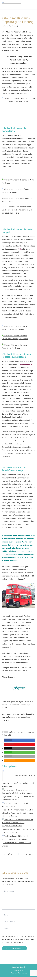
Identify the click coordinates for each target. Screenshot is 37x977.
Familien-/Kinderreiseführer (13, 139)
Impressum (18, 970)
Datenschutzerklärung (19, 973)
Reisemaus (9, 249)
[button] (8, 740)
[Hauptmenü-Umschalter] (33, 4)
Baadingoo (12, 261)
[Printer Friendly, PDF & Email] (5, 732)
